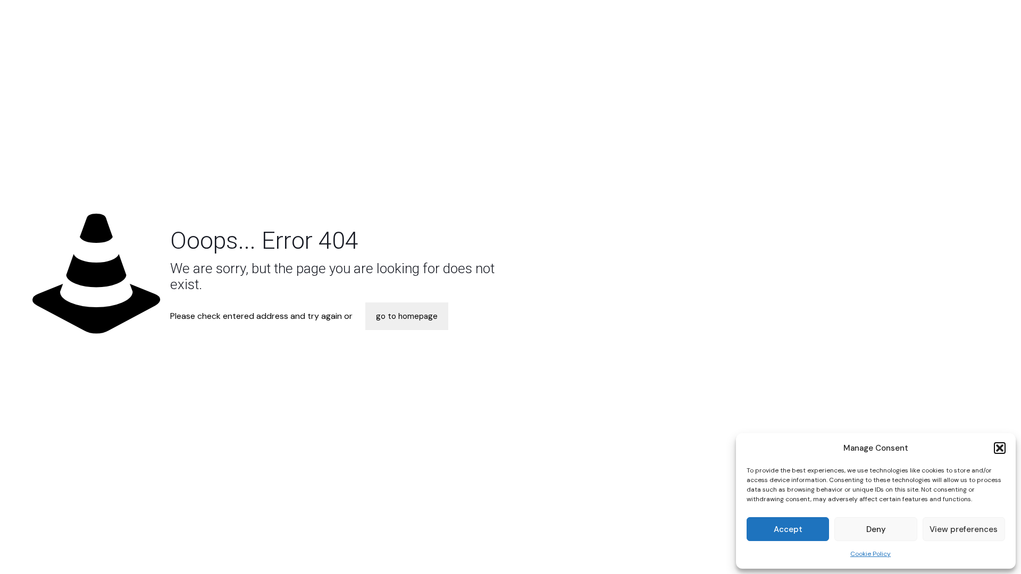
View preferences (964, 529)
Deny (876, 529)
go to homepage (407, 316)
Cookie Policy (870, 554)
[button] (999, 448)
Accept (788, 529)
